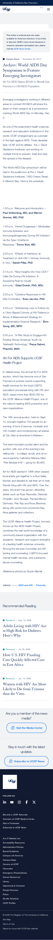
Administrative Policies (13, 847)
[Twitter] (35, 802)
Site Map (7, 919)
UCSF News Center (22, 49)
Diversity (41, 585)
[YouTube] (13, 802)
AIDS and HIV (25, 585)
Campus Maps (9, 860)
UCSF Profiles (9, 903)
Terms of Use (8, 924)
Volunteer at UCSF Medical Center (18, 819)
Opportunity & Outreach (14, 885)
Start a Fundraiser (11, 823)
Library (6, 881)
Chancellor (8, 868)
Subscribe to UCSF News (29, 761)
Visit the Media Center (29, 727)
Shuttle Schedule (11, 898)
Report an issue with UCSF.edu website (20, 928)
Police (5, 894)
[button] (42, 7)
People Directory (10, 890)
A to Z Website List (11, 838)
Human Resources (11, 877)
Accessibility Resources (14, 842)
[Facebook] (28, 802)
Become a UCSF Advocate (15, 814)
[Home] (6, 9)
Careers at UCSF (11, 864)
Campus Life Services (13, 855)
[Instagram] (21, 802)
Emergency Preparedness (15, 873)
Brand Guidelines (11, 851)
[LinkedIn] (6, 802)
